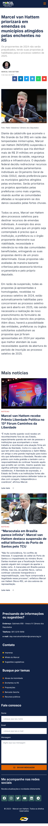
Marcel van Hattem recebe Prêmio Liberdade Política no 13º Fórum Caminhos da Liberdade (22, 421)
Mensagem (6, 737)
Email (3, 725)
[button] (44, 3)
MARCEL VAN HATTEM (10, 72)
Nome (3, 713)
